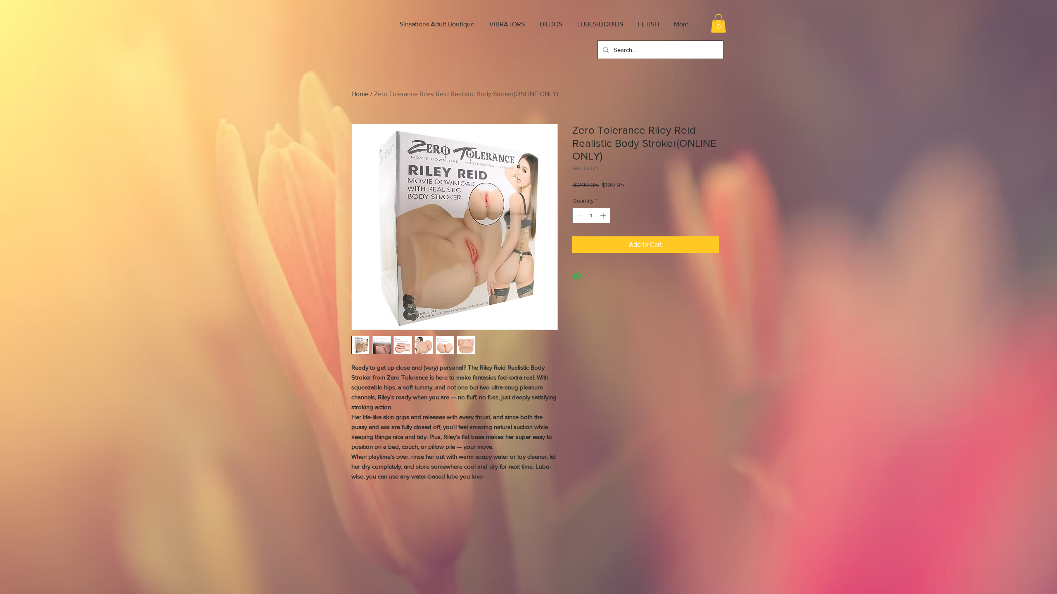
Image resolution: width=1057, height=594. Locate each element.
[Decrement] (579, 215)
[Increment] (604, 215)
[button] (718, 23)
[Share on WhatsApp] (578, 276)
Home (360, 93)
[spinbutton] (591, 215)
